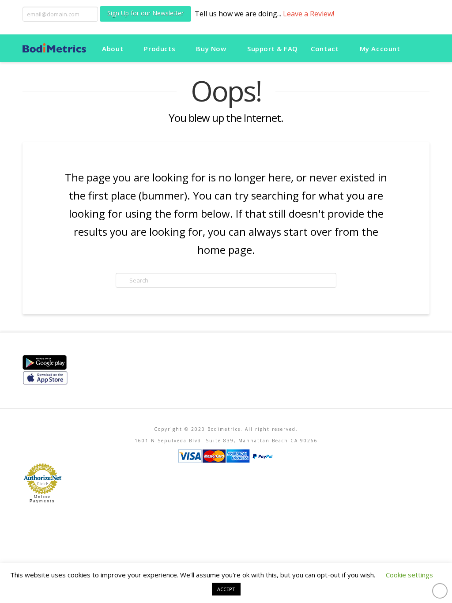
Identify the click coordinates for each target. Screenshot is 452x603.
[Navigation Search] (418, 48)
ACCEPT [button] (226, 589)
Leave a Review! (308, 14)
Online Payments (42, 498)
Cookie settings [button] (409, 574)
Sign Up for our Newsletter (145, 13)
